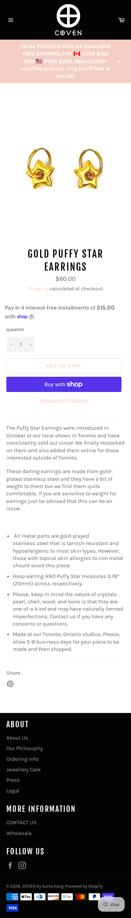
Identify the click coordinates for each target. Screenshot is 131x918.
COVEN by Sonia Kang (43, 886)
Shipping (38, 289)
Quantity (15, 330)
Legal (12, 790)
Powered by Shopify (84, 886)
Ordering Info (22, 759)
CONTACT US (21, 822)
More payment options (64, 400)
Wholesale (19, 833)
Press (13, 780)
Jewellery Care (23, 769)
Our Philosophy (24, 748)
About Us (17, 738)
